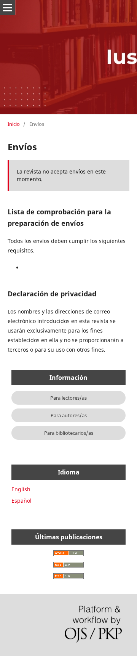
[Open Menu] (7, 7)
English (20, 489)
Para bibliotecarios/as (68, 432)
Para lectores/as (68, 397)
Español (21, 500)
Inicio (14, 124)
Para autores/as (69, 415)
